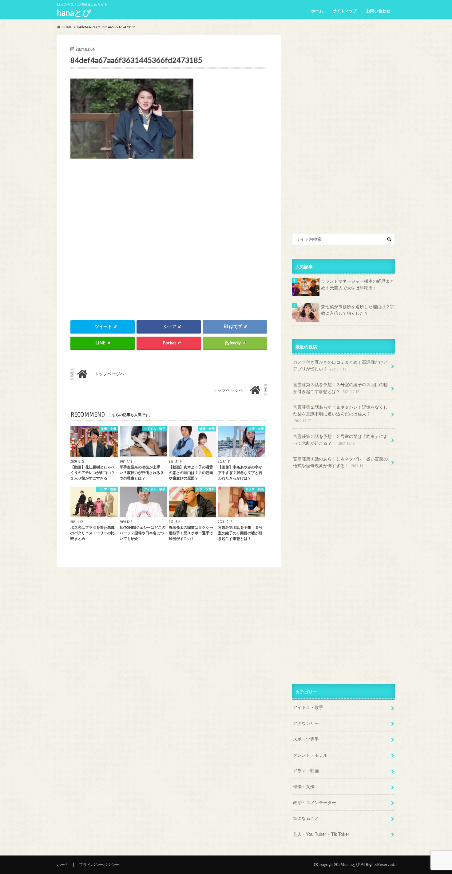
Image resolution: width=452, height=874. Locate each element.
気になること (306, 818)
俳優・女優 (304, 786)
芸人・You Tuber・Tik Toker (321, 834)
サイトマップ (345, 10)
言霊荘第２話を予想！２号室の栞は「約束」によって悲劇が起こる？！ (340, 440)
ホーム (317, 10)
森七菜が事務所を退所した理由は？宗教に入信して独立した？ (357, 310)
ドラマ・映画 (306, 770)
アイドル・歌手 (308, 707)
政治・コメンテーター (314, 802)
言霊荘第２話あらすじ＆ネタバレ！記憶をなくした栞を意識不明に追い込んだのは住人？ (340, 413)
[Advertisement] (168, 234)
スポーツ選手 (306, 739)
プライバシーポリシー (99, 864)
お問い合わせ (378, 10)
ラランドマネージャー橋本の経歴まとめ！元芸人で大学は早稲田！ (357, 284)
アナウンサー (306, 723)
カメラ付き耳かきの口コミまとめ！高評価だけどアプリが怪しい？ (340, 365)
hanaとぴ (74, 13)
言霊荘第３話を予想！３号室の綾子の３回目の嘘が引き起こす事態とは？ (340, 388)
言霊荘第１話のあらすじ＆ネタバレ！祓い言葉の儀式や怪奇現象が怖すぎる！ (340, 462)
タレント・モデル (310, 755)
